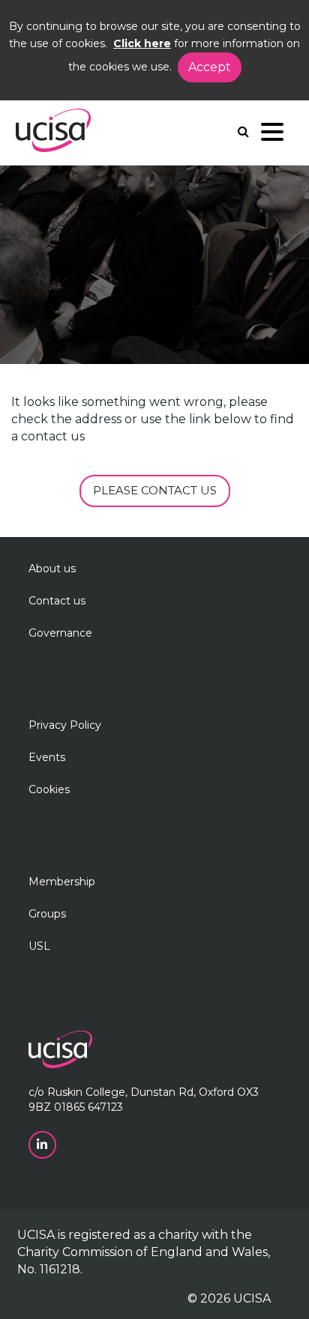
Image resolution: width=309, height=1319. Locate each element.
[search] (243, 131)
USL (39, 946)
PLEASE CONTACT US (155, 490)
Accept (209, 67)
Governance (60, 633)
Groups (47, 914)
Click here (142, 43)
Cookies (49, 789)
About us (52, 568)
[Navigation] (272, 135)
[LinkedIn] (43, 1143)
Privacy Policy (64, 725)
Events (46, 757)
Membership (61, 881)
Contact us (57, 600)
